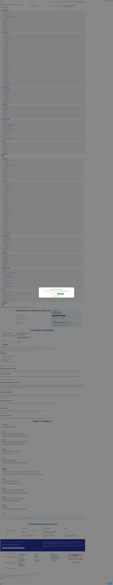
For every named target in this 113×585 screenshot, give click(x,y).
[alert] (56, 292)
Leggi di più (67, 291)
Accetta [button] (60, 293)
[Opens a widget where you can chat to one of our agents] (109, 583)
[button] (56, 296)
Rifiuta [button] (53, 293)
